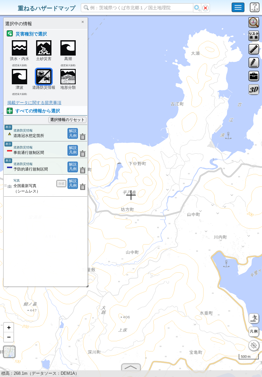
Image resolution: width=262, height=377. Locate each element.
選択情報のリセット (67, 119)
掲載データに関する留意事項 (34, 102)
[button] (8, 327)
